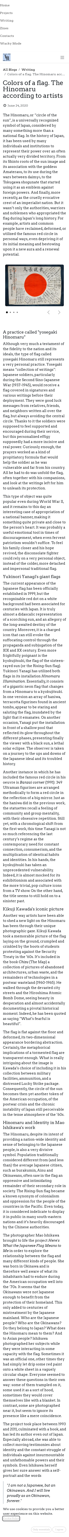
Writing (28, 69)
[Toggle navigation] (62, 57)
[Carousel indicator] (7, 312)
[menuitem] (34, 5)
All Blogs (10, 69)
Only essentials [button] (41, 1529)
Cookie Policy (11, 1518)
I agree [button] (59, 1529)
